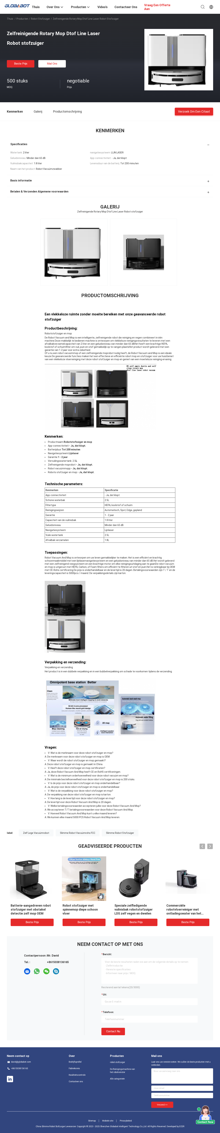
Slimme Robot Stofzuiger (120, 833)
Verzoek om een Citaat (194, 111)
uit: (105, 994)
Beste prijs (20, 63)
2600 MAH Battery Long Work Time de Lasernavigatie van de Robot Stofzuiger (187, 909)
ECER (181, 1126)
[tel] (66, 971)
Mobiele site (107, 1121)
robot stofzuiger (40, 18)
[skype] (56, 971)
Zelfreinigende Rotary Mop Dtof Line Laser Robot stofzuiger (82, 909)
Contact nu (113, 1031)
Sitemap (92, 1121)
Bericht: (107, 954)
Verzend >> (162, 1105)
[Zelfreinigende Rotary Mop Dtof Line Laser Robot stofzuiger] (178, 59)
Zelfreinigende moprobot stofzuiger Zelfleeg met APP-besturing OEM (135, 909)
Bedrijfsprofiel (75, 1062)
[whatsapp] (37, 971)
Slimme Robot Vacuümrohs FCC (77, 833)
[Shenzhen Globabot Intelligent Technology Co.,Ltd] (17, 5)
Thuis (10, 18)
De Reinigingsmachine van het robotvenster (122, 1070)
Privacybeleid (126, 1121)
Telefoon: (108, 1012)
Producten (22, 18)
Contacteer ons (76, 1081)
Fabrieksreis (74, 1068)
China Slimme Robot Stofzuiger (50, 1126)
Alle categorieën (117, 1079)
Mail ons (52, 63)
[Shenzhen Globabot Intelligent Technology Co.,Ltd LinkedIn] (10, 1079)
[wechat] (46, 971)
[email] (27, 971)
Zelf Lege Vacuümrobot (36, 833)
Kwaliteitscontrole (77, 1075)
